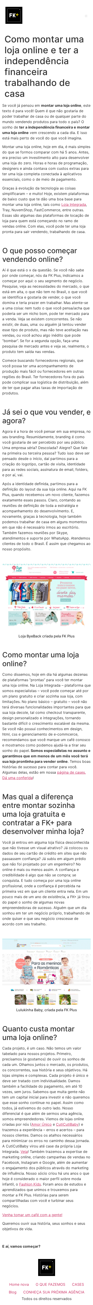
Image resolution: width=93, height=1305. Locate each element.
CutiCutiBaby (67, 1124)
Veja (24, 1151)
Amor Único (41, 1124)
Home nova (19, 1284)
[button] (86, 16)
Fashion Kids (30, 1184)
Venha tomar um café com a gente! (32, 1215)
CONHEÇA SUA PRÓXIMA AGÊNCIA (53, 1292)
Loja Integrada (73, 204)
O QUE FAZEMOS (50, 1284)
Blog (12, 1292)
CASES (78, 1284)
